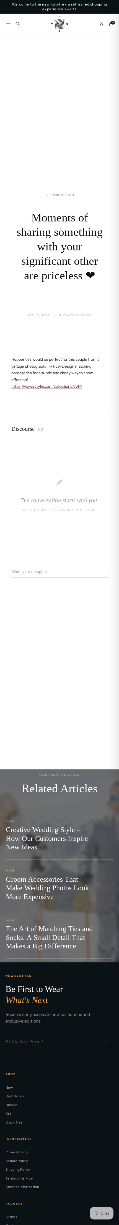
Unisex (11, 1105)
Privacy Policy (17, 1152)
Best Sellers (15, 1096)
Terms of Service (19, 1178)
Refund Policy (17, 1161)
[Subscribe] (104, 1041)
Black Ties (14, 1122)
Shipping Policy (18, 1169)
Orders (11, 1217)
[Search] (17, 24)
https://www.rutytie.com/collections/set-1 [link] (46, 386)
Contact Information (22, 1187)
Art (8, 1113)
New (9, 1087)
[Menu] (8, 24)
